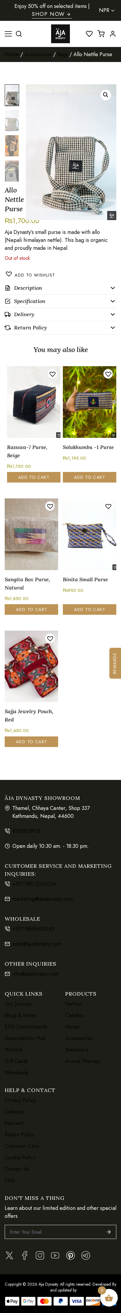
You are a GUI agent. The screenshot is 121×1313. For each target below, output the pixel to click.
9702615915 (26, 831)
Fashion (73, 1004)
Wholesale (16, 1072)
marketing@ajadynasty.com (42, 899)
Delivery (14, 1112)
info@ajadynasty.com (35, 974)
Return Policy (19, 1134)
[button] (105, 95)
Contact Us (17, 1169)
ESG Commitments (26, 1027)
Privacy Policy (20, 1100)
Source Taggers (35, 1290)
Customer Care (22, 1146)
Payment (14, 1123)
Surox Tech (87, 1290)
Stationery (76, 1050)
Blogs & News (20, 1015)
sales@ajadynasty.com (36, 944)
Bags (62, 54)
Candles (74, 1015)
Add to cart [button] (33, 477)
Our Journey (18, 1004)
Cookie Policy (20, 1157)
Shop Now (48, 14)
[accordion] (60, 288)
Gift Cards (16, 1061)
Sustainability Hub (25, 1038)
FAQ (9, 1180)
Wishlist (13, 1050)
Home (12, 54)
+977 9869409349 (33, 929)
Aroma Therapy (83, 1061)
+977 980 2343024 (34, 884)
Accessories (38, 54)
